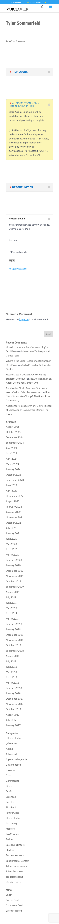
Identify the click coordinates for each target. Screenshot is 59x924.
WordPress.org (14, 910)
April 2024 (11, 458)
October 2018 (13, 645)
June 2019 (11, 602)
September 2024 (15, 442)
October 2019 (13, 581)
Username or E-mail (19, 228)
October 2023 (13, 474)
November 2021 (14, 517)
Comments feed (14, 905)
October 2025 (13, 431)
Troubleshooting (14, 876)
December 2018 (14, 634)
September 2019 (15, 586)
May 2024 (11, 453)
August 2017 (12, 714)
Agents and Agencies (17, 759)
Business (10, 770)
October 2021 (13, 522)
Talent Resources (15, 871)
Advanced (11, 754)
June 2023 (11, 485)
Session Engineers (15, 844)
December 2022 (14, 496)
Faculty (10, 802)
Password (14, 240)
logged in (23, 319)
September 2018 (15, 650)
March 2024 (12, 464)
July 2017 (11, 720)
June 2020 (11, 538)
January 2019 (13, 629)
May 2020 (11, 544)
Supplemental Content (17, 860)
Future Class (12, 812)
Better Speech (13, 764)
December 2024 (14, 437)
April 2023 (11, 490)
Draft (9, 791)
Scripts (9, 839)
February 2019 (14, 624)
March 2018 (12, 682)
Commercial (12, 780)
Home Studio (12, 817)
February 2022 (14, 506)
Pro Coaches (12, 834)
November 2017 (14, 704)
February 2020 (14, 560)
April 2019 (11, 613)
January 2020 (13, 565)
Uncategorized (13, 882)
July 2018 (11, 661)
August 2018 (12, 655)
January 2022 (13, 511)
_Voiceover (12, 743)
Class (8, 775)
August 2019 (12, 591)
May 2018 (11, 671)
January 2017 (13, 725)
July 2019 (11, 597)
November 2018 (14, 640)
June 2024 (11, 447)
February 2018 (14, 688)
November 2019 (14, 576)
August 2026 (12, 426)
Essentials (11, 796)
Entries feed (12, 900)
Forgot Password (18, 268)
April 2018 (11, 677)
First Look (11, 807)
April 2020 (11, 549)
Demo (9, 786)
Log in (9, 894)
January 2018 (13, 693)
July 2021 (11, 527)
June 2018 (11, 666)
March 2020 (12, 554)
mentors (10, 828)
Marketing (11, 823)
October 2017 (13, 709)
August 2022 (12, 501)
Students (10, 850)
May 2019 (11, 608)
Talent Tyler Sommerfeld (15, 41)
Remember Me (19, 252)
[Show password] (47, 245)
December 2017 (14, 698)
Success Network (15, 855)
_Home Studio (13, 737)
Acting (9, 748)
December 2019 (14, 570)
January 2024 (13, 469)
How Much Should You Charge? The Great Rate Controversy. (28, 396)
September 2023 (15, 480)
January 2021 (13, 533)
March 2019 (12, 618)
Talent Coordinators (16, 866)
